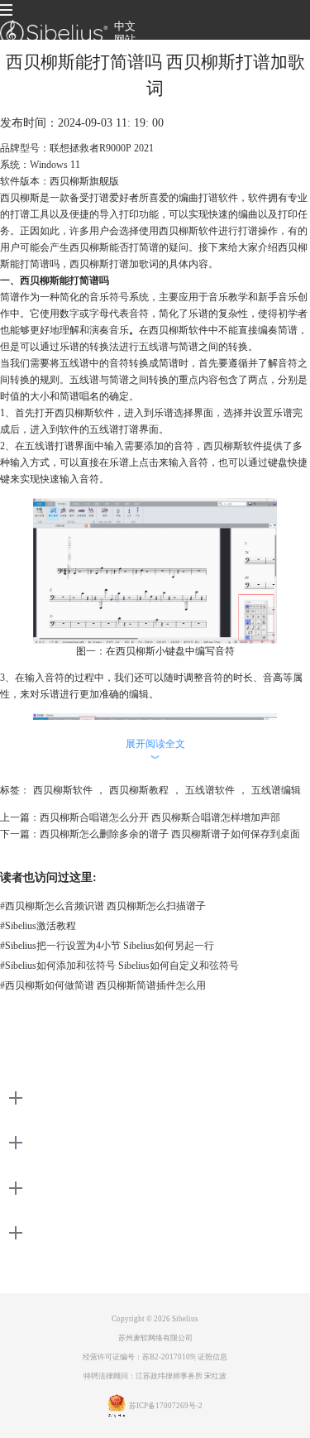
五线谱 (154, 346)
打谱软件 (218, 198)
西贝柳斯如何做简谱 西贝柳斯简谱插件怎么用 (103, 985)
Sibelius (185, 1319)
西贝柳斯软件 (63, 790)
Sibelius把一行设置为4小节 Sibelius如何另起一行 (107, 945)
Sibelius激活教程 (38, 926)
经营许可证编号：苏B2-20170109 (138, 1357)
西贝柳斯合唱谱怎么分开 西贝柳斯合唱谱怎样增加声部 (160, 817)
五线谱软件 (210, 790)
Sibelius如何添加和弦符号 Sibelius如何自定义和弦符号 (119, 965)
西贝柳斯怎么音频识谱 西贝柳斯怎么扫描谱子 (103, 906)
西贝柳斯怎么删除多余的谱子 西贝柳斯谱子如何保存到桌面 (170, 834)
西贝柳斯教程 (139, 790)
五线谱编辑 (276, 790)
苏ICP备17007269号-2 (166, 1406)
